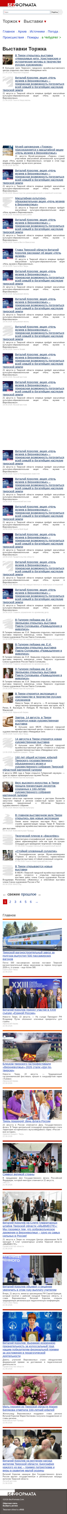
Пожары (33, 37)
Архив (22, 31)
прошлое (28, 894)
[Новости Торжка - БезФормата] (18, 4)
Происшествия (13, 37)
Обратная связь (10, 1503)
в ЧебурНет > (51, 37)
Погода (53, 31)
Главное (9, 31)
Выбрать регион (10, 1506)
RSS (22, 1510)
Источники (37, 31)
